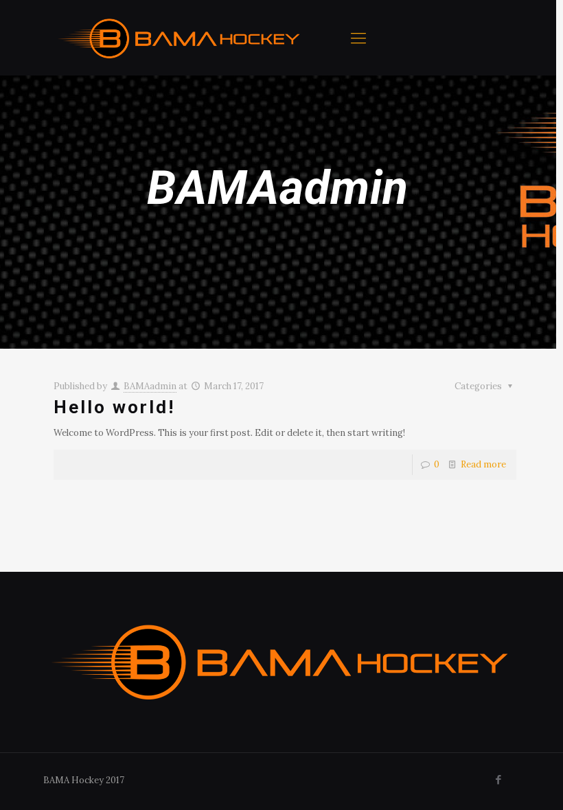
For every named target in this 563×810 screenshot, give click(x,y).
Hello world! (114, 407)
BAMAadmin (150, 386)
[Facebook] (499, 779)
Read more (483, 464)
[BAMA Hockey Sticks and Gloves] (180, 38)
